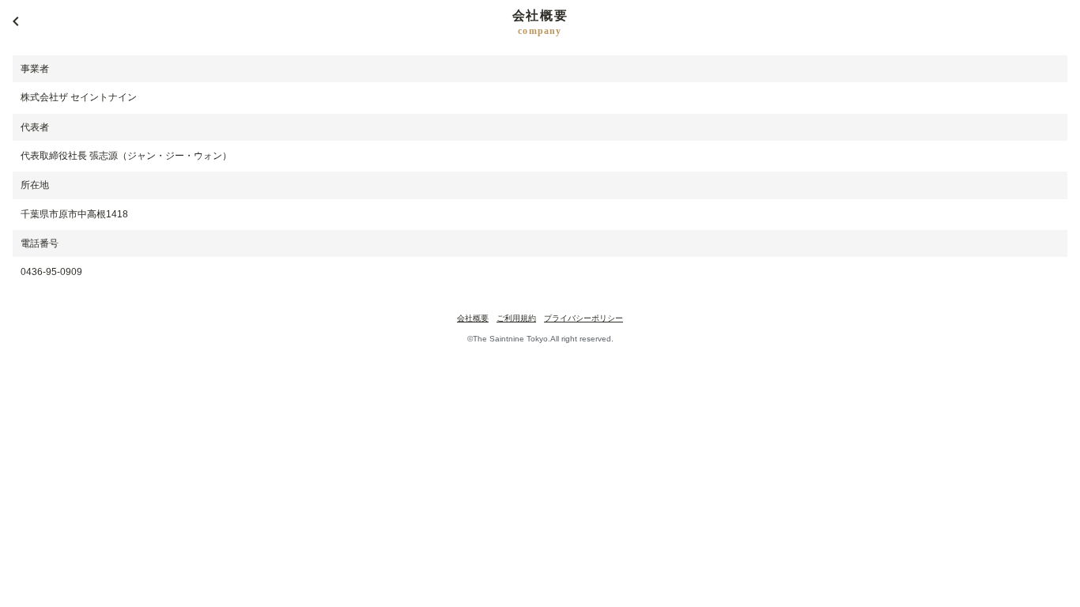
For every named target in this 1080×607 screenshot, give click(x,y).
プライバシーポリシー (583, 318)
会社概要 (473, 318)
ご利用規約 (516, 318)
